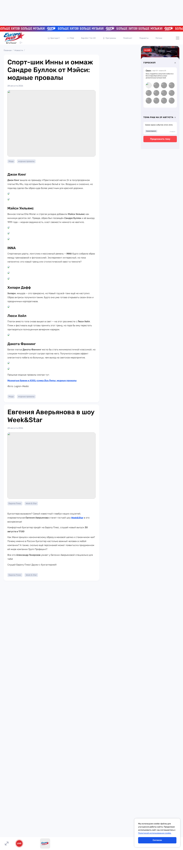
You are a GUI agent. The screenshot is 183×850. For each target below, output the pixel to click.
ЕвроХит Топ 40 (88, 38)
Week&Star (77, 517)
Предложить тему (160, 139)
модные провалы (26, 161)
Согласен (157, 840)
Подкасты (143, 38)
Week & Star (31, 503)
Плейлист (127, 38)
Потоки (159, 38)
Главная (8, 50)
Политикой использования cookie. (154, 833)
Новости (18, 50)
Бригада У (55, 38)
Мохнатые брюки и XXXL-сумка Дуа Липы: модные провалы (42, 380)
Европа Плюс (15, 503)
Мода (11, 161)
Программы (111, 38)
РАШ (72, 38)
